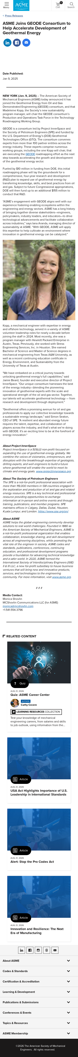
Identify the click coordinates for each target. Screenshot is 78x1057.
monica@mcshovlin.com (18, 606)
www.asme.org (61, 577)
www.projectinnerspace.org (53, 471)
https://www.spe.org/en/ (53, 511)
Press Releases (14, 15)
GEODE (30, 154)
